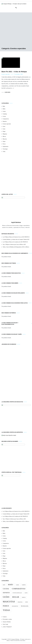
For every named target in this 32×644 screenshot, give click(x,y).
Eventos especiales (6, 74)
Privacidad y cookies (7, 619)
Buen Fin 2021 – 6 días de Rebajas (14, 71)
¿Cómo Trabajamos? (7, 626)
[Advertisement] (16, 31)
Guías (4, 128)
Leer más (7, 92)
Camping (5, 113)
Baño (4, 106)
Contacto (5, 616)
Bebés (4, 108)
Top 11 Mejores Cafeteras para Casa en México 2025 (14, 244)
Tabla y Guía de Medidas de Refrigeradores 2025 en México (16, 247)
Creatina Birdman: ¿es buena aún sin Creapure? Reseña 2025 (16, 239)
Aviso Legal (5, 624)
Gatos (4, 126)
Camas (4, 111)
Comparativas (6, 118)
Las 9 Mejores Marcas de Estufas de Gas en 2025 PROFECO (16, 237)
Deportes (5, 121)
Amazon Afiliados (7, 621)
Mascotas (5, 139)
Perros (4, 144)
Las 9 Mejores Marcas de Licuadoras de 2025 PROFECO (15, 242)
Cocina (4, 116)
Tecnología (5, 149)
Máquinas (5, 134)
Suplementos (5, 146)
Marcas (4, 136)
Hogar (4, 131)
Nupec (4, 141)
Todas (4, 151)
